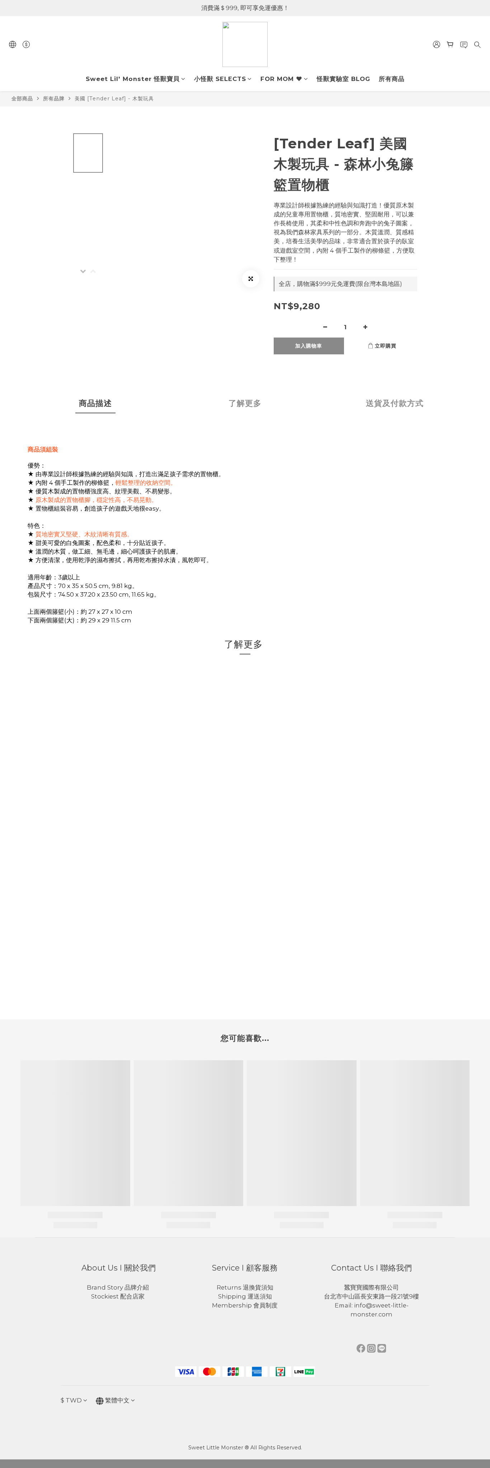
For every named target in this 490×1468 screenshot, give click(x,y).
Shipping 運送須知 (245, 1296)
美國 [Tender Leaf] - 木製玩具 (114, 98)
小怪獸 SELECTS (220, 78)
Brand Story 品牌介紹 (118, 1287)
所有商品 (392, 78)
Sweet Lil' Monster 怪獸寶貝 (133, 78)
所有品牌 (54, 98)
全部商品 (22, 98)
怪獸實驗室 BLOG (343, 78)
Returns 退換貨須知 (245, 1287)
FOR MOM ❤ (281, 78)
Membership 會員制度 (245, 1305)
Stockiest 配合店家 (118, 1296)
